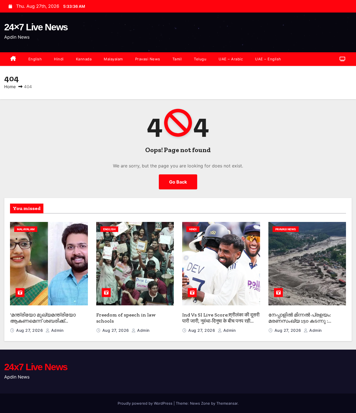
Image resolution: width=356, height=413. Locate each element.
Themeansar (227, 403)
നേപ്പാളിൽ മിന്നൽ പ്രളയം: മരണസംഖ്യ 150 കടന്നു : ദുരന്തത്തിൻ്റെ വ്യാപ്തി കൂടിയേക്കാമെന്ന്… (299, 324)
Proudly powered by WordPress (146, 403)
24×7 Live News (36, 27)
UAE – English (268, 59)
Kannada (84, 59)
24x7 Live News (35, 367)
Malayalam (113, 59)
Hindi (59, 59)
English (35, 59)
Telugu (200, 59)
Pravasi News (147, 59)
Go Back (178, 182)
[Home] (13, 59)
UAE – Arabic (231, 59)
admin (56, 330)
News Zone (200, 403)
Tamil (177, 59)
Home (10, 86)
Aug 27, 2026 (30, 330)
